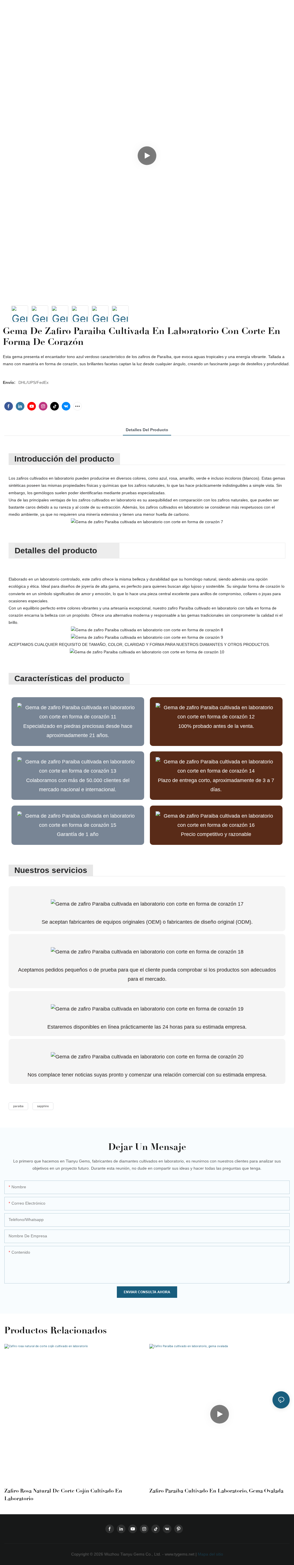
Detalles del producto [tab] (147, 429)
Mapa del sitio (210, 1554)
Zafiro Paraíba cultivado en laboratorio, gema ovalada (216, 1491)
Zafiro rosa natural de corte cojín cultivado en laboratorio (63, 1495)
